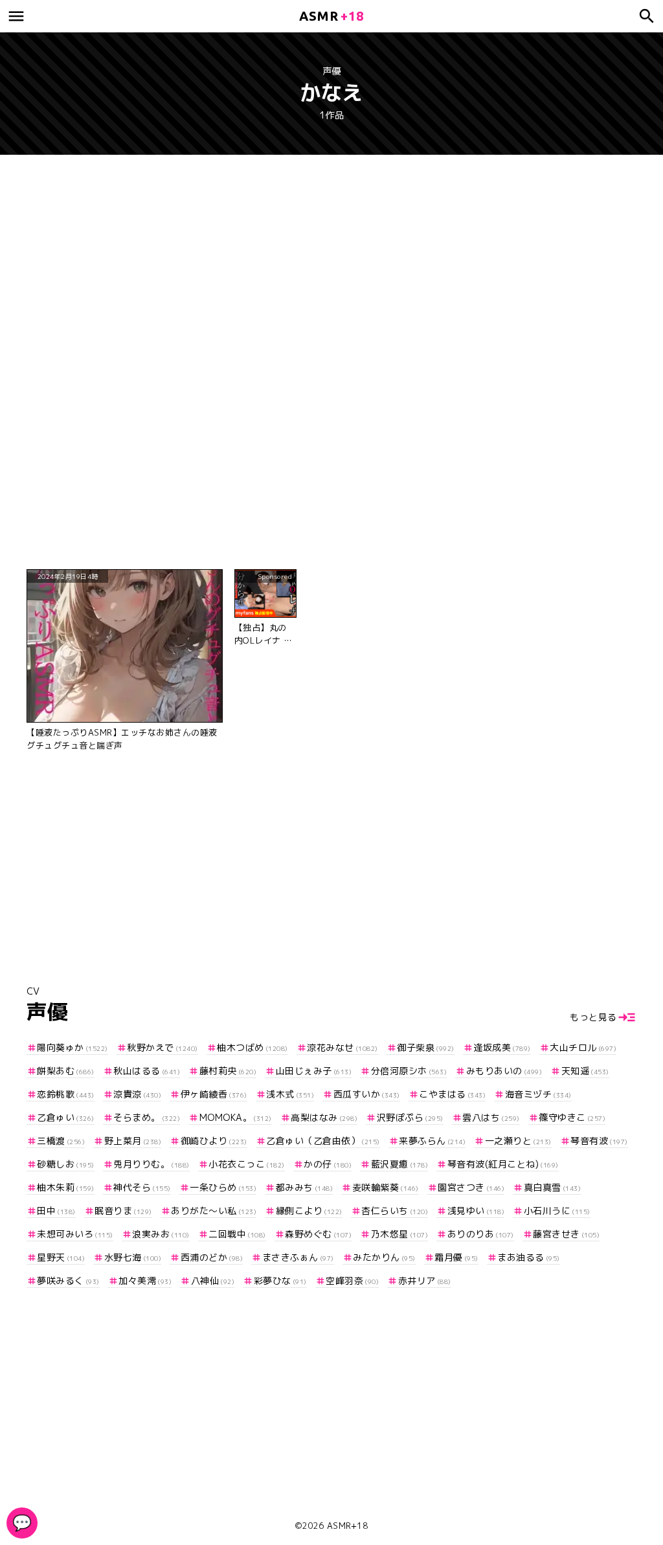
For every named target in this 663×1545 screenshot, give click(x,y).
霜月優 (456, 1257)
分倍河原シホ (409, 1071)
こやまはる (452, 1094)
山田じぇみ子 (314, 1071)
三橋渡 (61, 1140)
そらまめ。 (146, 1117)
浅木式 (290, 1094)
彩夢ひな (280, 1280)
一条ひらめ (223, 1187)
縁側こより (309, 1210)
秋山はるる (146, 1071)
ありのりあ (480, 1234)
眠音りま (123, 1210)
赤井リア (424, 1280)
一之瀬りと (518, 1140)
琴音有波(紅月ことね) (503, 1164)
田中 (56, 1210)
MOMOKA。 (235, 1117)
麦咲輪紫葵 (385, 1187)
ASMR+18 (347, 1525)
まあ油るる (528, 1257)
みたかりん (384, 1257)
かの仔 (328, 1164)
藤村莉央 (227, 1071)
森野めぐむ (318, 1234)
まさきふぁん (298, 1257)
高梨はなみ (324, 1117)
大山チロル (583, 1047)
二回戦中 (237, 1234)
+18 (331, 15)
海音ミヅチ (538, 1094)
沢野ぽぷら (410, 1117)
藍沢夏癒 (399, 1164)
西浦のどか (212, 1257)
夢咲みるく (68, 1280)
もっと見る (593, 1017)
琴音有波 (599, 1140)
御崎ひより (214, 1140)
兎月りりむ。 (151, 1164)
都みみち (304, 1187)
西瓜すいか (366, 1094)
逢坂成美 (502, 1047)
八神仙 (212, 1280)
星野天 (61, 1257)
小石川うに (557, 1210)
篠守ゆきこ (572, 1117)
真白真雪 (552, 1187)
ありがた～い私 (213, 1210)
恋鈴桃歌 (66, 1094)
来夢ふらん (432, 1140)
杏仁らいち (394, 1210)
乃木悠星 (399, 1234)
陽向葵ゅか (72, 1047)
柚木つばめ (252, 1047)
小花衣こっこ (246, 1164)
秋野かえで (162, 1047)
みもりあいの (504, 1071)
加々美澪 (145, 1280)
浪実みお (161, 1234)
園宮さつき (471, 1187)
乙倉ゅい (66, 1117)
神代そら (142, 1187)
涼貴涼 (137, 1094)
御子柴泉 (426, 1047)
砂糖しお (66, 1164)
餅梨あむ (66, 1071)
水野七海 (132, 1257)
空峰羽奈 (352, 1280)
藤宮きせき (566, 1234)
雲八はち (491, 1117)
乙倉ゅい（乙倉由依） (323, 1140)
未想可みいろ (75, 1234)
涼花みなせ (342, 1047)
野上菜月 (132, 1140)
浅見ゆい (475, 1210)
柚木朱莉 (66, 1187)
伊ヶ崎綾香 (214, 1094)
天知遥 (585, 1071)
